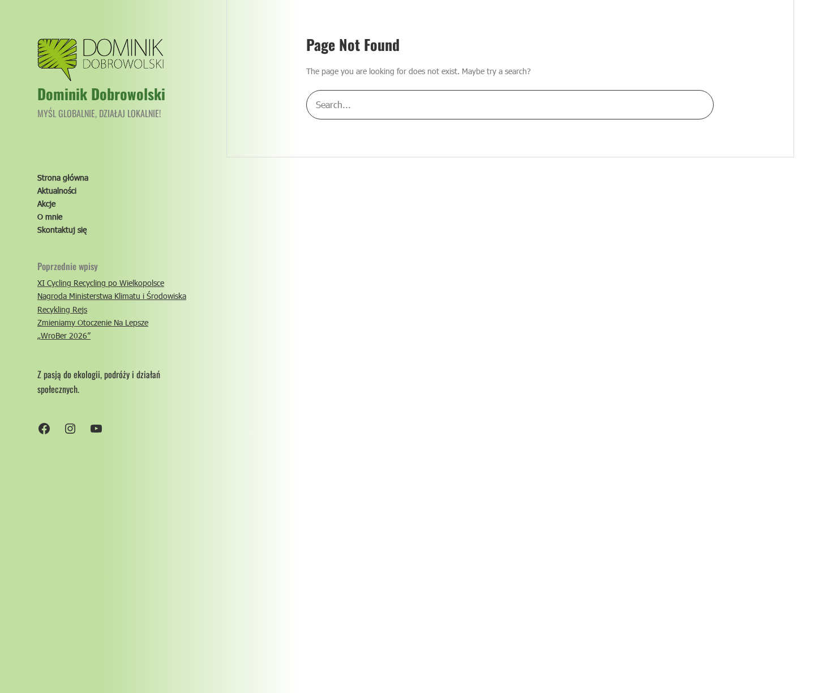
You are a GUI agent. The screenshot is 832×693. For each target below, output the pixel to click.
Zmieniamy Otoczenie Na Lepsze (92, 322)
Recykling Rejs (62, 309)
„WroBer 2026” (64, 335)
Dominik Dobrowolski (101, 94)
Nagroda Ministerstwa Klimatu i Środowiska (111, 295)
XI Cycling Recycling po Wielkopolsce (100, 282)
